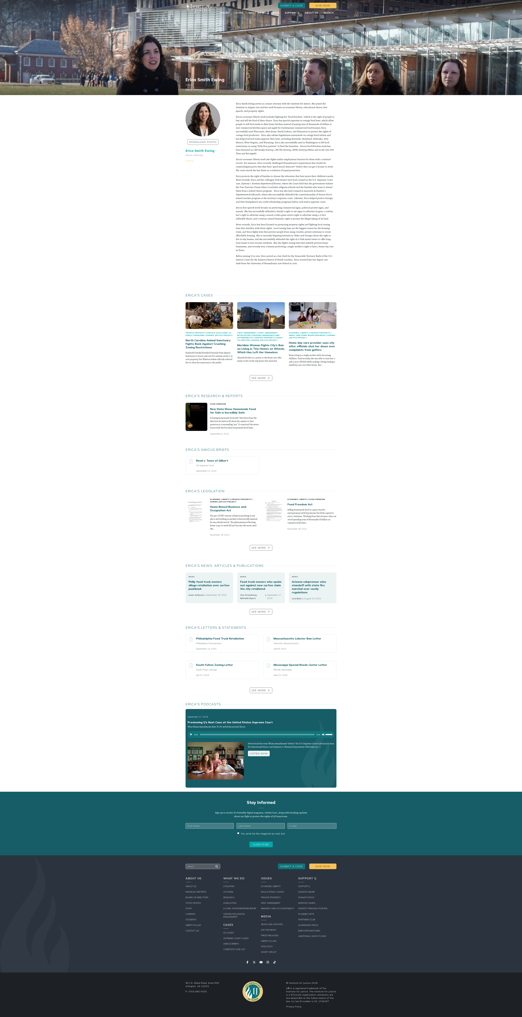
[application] (261, 735)
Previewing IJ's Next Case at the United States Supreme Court (230, 722)
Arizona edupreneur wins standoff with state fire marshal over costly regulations (309, 587)
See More (258, 378)
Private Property (195, 333)
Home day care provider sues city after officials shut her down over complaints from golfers (312, 346)
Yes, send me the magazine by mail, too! (263, 833)
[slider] (329, 734)
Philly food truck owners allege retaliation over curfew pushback (209, 585)
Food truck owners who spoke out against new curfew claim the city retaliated (261, 585)
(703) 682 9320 (197, 991)
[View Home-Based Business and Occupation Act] (196, 512)
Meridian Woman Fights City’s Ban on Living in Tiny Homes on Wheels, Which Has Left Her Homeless (261, 348)
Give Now (323, 5)
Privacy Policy (294, 1006)
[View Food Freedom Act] (274, 512)
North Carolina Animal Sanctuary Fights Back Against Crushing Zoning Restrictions (208, 344)
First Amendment (247, 333)
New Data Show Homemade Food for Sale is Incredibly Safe (233, 410)
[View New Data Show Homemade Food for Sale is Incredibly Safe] (196, 417)
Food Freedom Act (300, 504)
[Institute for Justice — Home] (199, 8)
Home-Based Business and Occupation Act (228, 508)
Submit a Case (291, 5)
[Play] (191, 734)
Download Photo (203, 142)
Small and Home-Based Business (307, 335)
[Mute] (323, 734)
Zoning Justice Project (219, 335)
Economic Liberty (299, 333)
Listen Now (259, 753)
